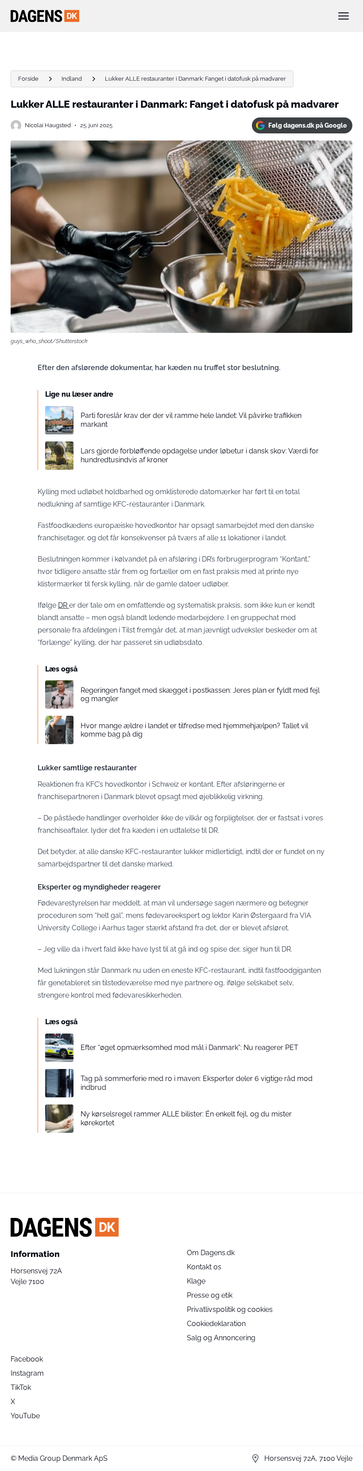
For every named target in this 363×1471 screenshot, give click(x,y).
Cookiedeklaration (216, 1323)
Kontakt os (204, 1267)
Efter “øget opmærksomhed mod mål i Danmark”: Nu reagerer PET (189, 1047)
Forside (28, 78)
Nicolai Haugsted (48, 125)
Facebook (27, 1359)
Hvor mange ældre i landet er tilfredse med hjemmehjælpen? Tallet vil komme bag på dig (194, 730)
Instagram (27, 1373)
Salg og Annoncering (221, 1338)
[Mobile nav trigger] (343, 16)
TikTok (21, 1387)
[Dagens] (167, 16)
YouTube (25, 1416)
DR (63, 605)
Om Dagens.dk (211, 1253)
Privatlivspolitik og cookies (230, 1309)
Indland (72, 78)
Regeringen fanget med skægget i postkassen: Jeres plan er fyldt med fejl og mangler (200, 694)
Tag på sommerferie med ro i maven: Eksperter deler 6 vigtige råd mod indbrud (197, 1082)
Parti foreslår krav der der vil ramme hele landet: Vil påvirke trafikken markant (191, 419)
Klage (196, 1281)
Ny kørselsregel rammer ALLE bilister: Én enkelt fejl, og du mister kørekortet (186, 1118)
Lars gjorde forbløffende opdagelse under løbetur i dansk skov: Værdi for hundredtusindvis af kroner (200, 455)
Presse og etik (209, 1295)
